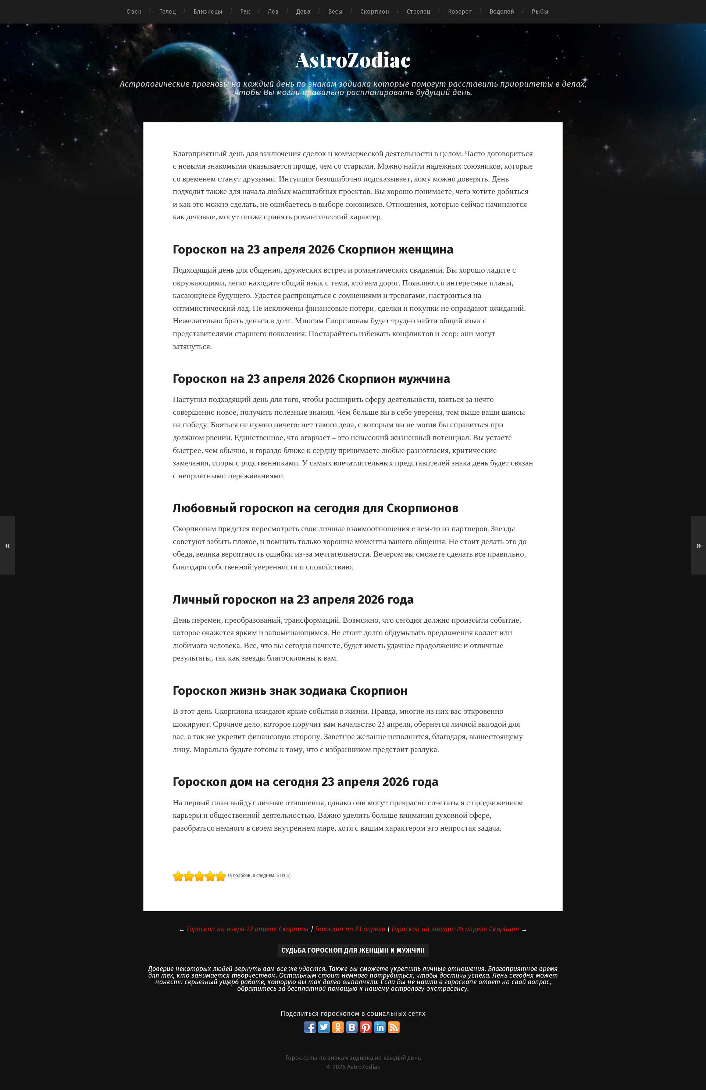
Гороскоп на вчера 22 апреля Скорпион (248, 929)
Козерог (460, 11)
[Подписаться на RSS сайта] (394, 1027)
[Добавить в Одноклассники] (338, 1027)
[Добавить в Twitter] (324, 1027)
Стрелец (418, 11)
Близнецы (207, 11)
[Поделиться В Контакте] (352, 1027)
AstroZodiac (353, 59)
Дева (303, 11)
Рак (245, 11)
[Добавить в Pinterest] (366, 1027)
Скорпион (374, 11)
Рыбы (540, 11)
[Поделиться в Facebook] (310, 1027)
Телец (167, 11)
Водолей (501, 11)
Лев (273, 11)
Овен (134, 11)
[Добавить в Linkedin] (380, 1027)
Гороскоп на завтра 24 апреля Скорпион (455, 929)
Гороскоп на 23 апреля (350, 929)
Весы (335, 11)
